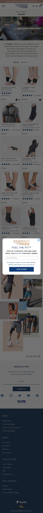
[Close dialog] (39, 240)
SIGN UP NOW (21, 269)
